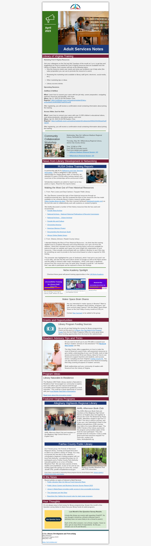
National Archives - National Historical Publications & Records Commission (73, 214)
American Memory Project (56, 228)
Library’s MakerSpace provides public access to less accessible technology (73, 489)
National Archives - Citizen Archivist (59, 218)
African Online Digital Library (57, 235)
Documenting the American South (59, 232)
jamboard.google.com (94, 201)
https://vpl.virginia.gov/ (49, 542)
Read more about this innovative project (57, 395)
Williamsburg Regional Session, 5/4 (81, 156)
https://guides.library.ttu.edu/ (55, 201)
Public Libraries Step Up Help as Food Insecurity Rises (66, 482)
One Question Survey (53, 519)
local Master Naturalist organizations (63, 391)
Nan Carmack (77, 313)
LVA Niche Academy (96, 274)
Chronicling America (54, 225)
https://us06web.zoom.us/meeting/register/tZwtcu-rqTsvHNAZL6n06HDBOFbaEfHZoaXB (65, 101)
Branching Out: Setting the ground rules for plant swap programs (70, 496)
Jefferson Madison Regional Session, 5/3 (83, 152)
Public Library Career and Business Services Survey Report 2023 (70, 485)
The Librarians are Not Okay (57, 492)
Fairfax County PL (97, 359)
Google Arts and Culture (55, 221)
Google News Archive (54, 210)
